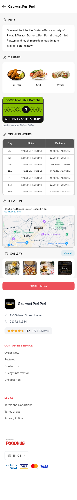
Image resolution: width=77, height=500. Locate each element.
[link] (38, 321)
